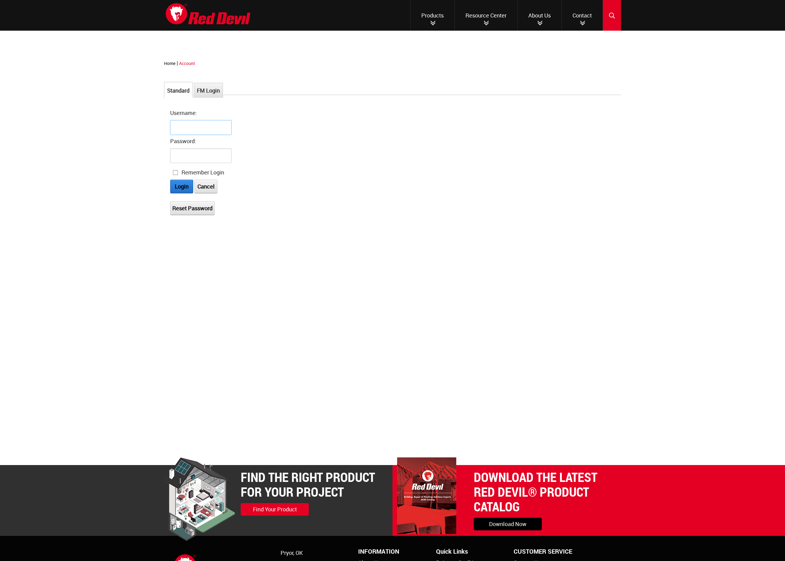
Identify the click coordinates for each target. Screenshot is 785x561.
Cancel (206, 186)
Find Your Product (275, 509)
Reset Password (192, 208)
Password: (183, 141)
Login (182, 186)
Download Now (508, 524)
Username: (183, 112)
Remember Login (203, 172)
